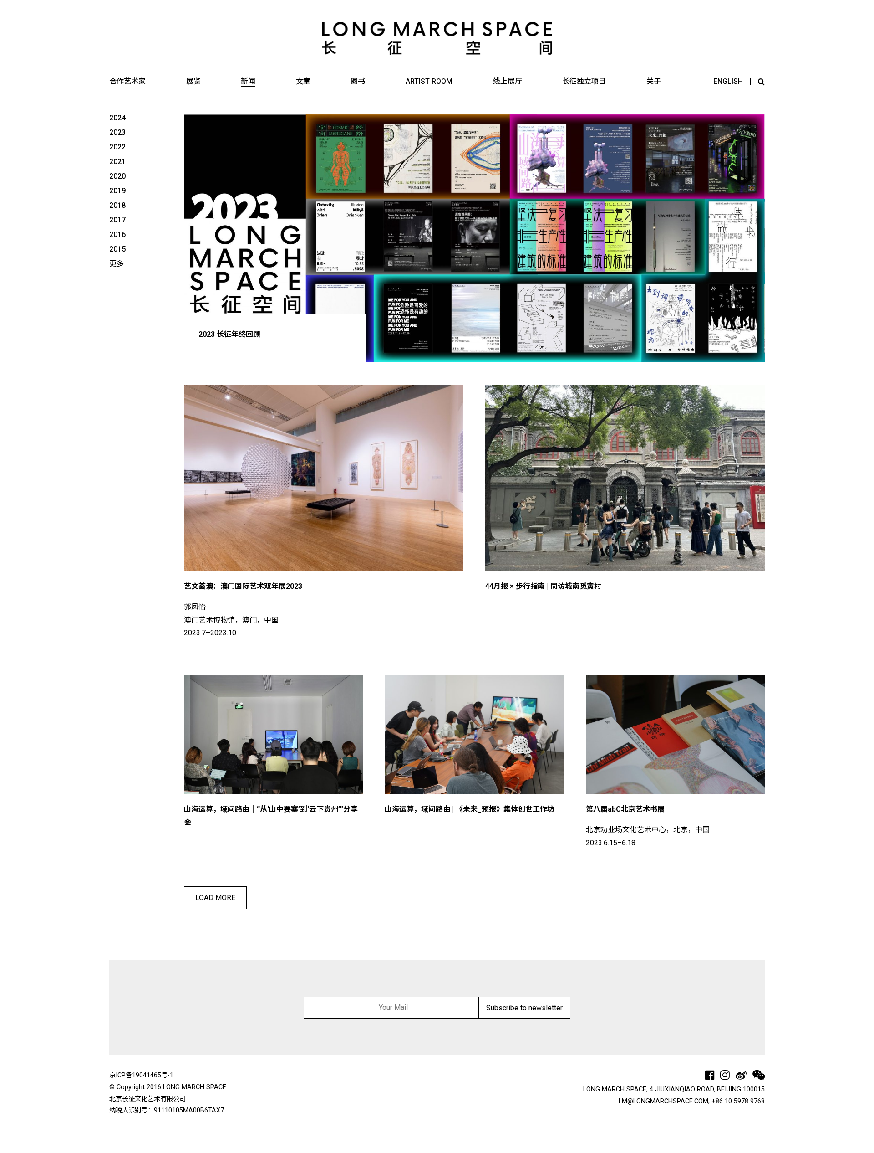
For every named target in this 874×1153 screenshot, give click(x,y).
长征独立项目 (584, 81)
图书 (358, 81)
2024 (117, 117)
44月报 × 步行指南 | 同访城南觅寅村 (543, 586)
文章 (303, 81)
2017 (117, 220)
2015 (117, 249)
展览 (193, 81)
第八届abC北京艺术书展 (625, 809)
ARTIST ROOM (429, 81)
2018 (117, 205)
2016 (117, 234)
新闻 (248, 81)
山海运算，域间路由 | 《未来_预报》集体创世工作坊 (469, 809)
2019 (117, 190)
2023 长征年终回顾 (229, 334)
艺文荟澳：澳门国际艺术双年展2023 (243, 586)
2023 (117, 132)
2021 (117, 161)
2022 (117, 147)
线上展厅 (507, 81)
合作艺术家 (127, 81)
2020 (117, 176)
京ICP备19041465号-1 (141, 1075)
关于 (653, 81)
